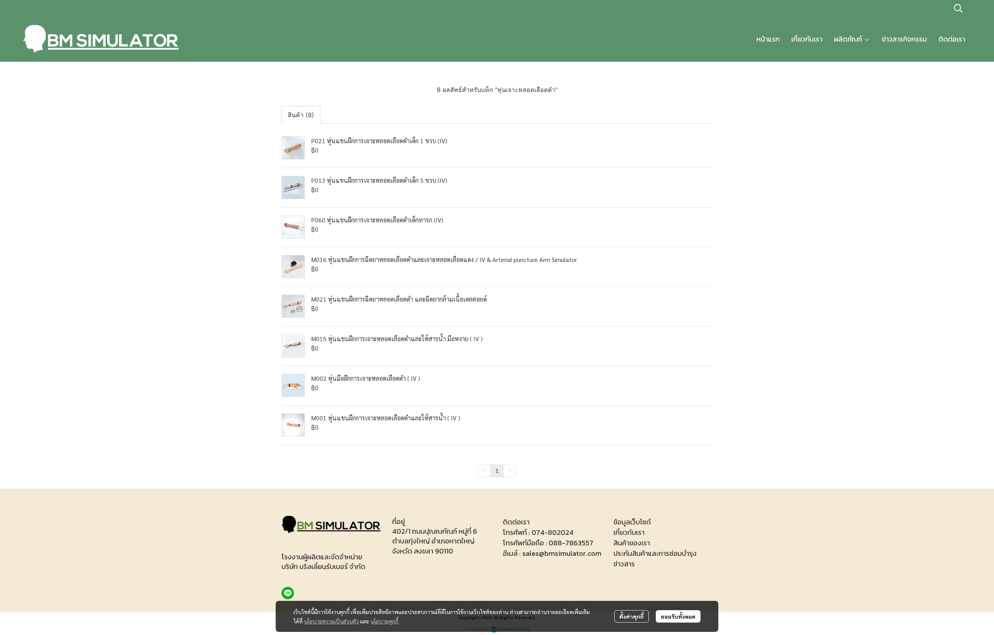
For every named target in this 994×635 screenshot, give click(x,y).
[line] (288, 593)
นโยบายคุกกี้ (384, 621)
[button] (958, 8)
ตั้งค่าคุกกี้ (631, 616)
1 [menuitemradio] (497, 470)
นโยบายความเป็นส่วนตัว (331, 621)
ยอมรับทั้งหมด (678, 616)
